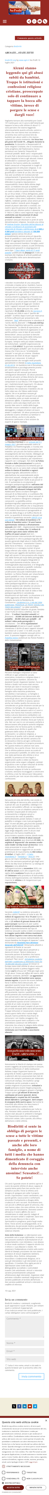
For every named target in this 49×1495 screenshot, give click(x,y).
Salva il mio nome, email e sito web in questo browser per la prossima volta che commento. (23, 1367)
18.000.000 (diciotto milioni (16, 964)
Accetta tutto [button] (13, 1487)
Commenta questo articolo (30, 38)
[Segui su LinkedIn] (24, 1406)
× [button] (46, 1421)
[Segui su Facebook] (19, 1406)
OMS (10, 961)
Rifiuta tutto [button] (36, 1487)
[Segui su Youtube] (30, 1406)
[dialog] (24, 1456)
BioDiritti (18, 46)
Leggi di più (33, 1462)
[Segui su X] (14, 1406)
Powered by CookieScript (11, 1492)
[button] (24, 1483)
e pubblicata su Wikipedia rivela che (27, 961)
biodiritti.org (10, 60)
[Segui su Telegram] (35, 1406)
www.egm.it (24, 60)
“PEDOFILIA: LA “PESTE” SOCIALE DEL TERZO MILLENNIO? (24, 606)
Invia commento (31, 1376)
